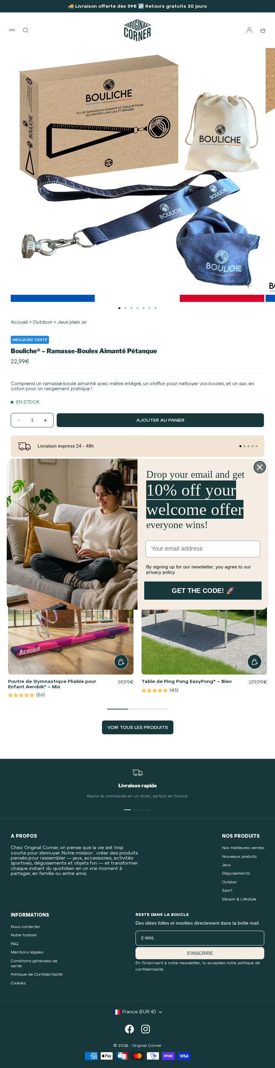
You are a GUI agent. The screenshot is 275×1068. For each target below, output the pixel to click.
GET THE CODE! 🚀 (203, 590)
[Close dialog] (260, 467)
